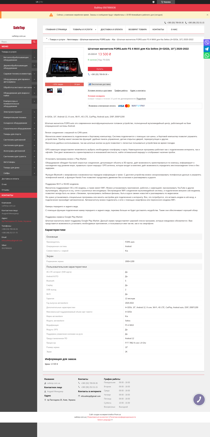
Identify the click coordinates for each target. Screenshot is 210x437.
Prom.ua (117, 415)
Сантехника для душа (13, 145)
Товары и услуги (9, 51)
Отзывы (5, 190)
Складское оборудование (15, 123)
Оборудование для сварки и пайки (16, 94)
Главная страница (56, 29)
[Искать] (34, 42)
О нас (4, 184)
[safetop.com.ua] (18, 28)
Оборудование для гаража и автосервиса (17, 80)
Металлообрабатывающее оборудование (16, 58)
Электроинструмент (13, 112)
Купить (100, 69)
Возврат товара (138, 29)
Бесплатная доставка (101, 84)
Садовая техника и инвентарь (18, 73)
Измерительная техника (15, 117)
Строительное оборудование (17, 128)
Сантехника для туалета (15, 156)
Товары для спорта (12, 134)
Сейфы (7, 173)
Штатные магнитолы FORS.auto (95, 39)
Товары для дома (11, 167)
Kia (113, 39)
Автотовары (9, 162)
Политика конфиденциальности (123, 417)
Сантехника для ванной (14, 139)
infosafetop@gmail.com (12, 240)
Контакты (158, 29)
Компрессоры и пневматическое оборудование (11, 103)
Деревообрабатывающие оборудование (16, 66)
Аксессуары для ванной (14, 151)
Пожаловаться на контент (98, 417)
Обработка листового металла (18, 87)
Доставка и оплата (10, 178)
